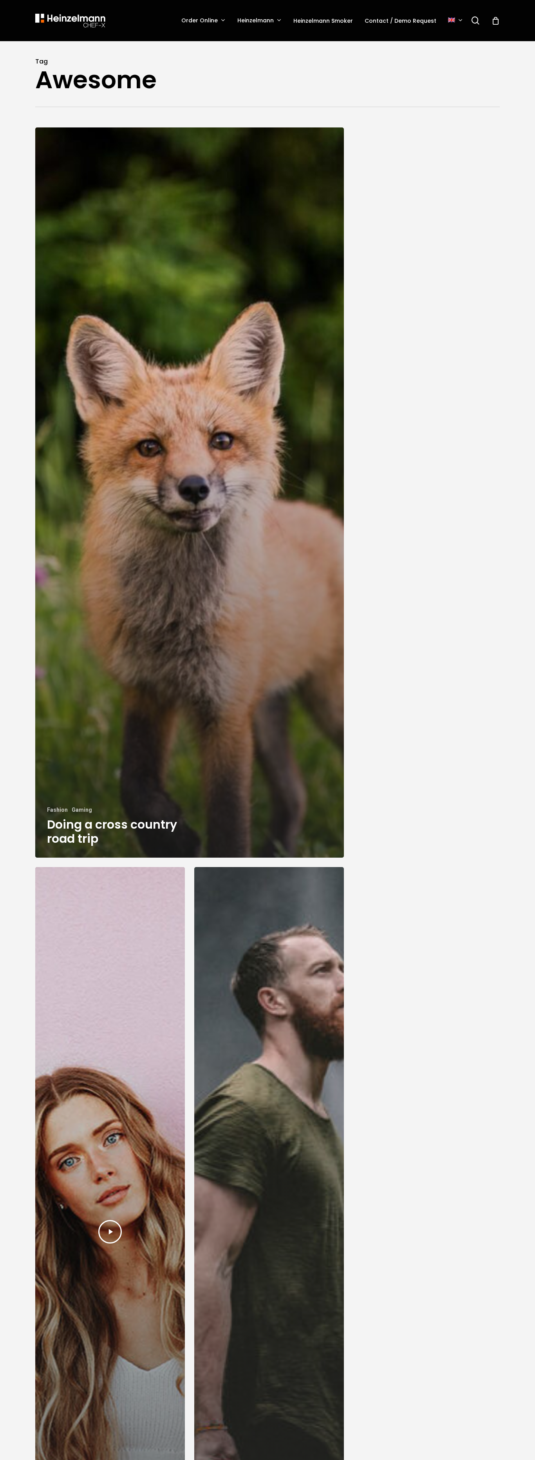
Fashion (57, 810)
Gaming (82, 810)
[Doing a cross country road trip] (189, 492)
